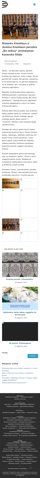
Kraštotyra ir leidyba (9, 418)
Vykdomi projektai (12, 406)
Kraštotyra (20, 416)
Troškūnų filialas (32, 451)
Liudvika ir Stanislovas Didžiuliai (23, 404)
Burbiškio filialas (18, 457)
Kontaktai (12, 412)
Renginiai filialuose (20, 441)
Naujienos (27, 64)
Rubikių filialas (26, 443)
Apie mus (8, 404)
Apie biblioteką (20, 403)
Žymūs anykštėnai (11, 426)
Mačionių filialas (14, 463)
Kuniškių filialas (26, 463)
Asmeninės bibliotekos (26, 426)
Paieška (5, 353)
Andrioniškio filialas (12, 455)
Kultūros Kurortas (20, 399)
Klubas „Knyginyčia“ (9, 428)
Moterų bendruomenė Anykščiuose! (14, 382)
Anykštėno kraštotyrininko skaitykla (19, 424)
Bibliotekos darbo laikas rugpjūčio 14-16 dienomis (20, 314)
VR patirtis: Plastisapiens (20, 343)
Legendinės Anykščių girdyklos (19, 431)
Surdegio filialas (13, 447)
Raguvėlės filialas (13, 443)
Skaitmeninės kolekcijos (27, 422)
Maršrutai (20, 430)
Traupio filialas (30, 449)
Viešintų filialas (7, 451)
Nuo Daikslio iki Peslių (11, 433)
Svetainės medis (32, 412)
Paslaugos (19, 410)
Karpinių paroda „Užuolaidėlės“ (20, 279)
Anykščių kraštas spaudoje (27, 418)
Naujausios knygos (26, 397)
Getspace (21, 475)
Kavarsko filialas (19, 451)
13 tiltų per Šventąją (27, 433)
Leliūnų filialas (31, 461)
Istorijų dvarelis (27, 459)
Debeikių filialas (31, 457)
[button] (31, 468)
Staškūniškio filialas (26, 445)
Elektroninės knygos (10, 422)
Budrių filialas (6, 457)
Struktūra (5, 412)
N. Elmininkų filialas (13, 459)
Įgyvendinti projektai (26, 406)
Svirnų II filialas (8, 449)
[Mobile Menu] (36, 4)
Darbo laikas (21, 412)
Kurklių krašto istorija (10, 435)
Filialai (20, 440)
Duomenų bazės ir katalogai (17, 468)
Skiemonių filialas (12, 445)
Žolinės (4, 375)
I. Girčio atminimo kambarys (27, 428)
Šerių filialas (19, 449)
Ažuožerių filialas (26, 455)
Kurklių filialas (20, 461)
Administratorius (10, 61)
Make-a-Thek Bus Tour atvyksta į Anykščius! (17, 373)
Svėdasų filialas (25, 447)
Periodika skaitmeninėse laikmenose (19, 420)
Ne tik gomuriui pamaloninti (28, 435)
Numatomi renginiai (12, 397)
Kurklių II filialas (8, 461)
